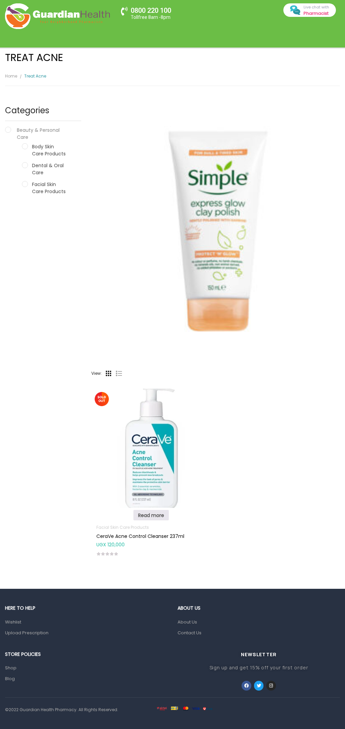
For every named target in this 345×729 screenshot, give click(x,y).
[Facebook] (246, 686)
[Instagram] (271, 686)
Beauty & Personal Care (38, 134)
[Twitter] (259, 686)
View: (96, 373)
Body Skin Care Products (49, 150)
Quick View (151, 434)
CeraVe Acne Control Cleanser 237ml (140, 536)
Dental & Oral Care (48, 169)
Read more (151, 515)
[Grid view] (108, 373)
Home (11, 76)
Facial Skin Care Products (49, 188)
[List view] (119, 373)
